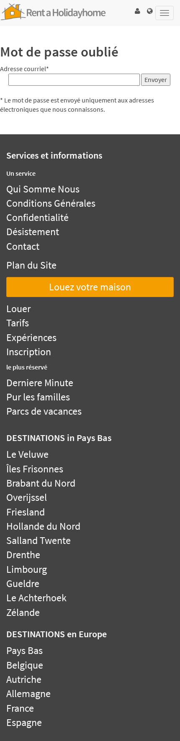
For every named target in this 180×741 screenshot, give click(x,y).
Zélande (23, 612)
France (20, 708)
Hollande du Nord (43, 526)
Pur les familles (38, 396)
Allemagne (28, 693)
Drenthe (23, 554)
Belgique (24, 665)
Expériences (31, 337)
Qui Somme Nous (43, 188)
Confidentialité (37, 217)
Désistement (32, 231)
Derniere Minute (39, 382)
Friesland (25, 511)
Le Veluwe (27, 454)
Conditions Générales (50, 203)
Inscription (28, 351)
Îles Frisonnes (34, 468)
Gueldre (22, 583)
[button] (137, 11)
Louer (18, 308)
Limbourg (26, 569)
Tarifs (17, 322)
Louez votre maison (90, 286)
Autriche (23, 679)
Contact (22, 246)
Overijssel (26, 497)
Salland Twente (38, 540)
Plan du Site (31, 265)
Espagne (24, 722)
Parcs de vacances (44, 411)
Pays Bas (24, 650)
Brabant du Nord (40, 483)
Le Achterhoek (36, 597)
